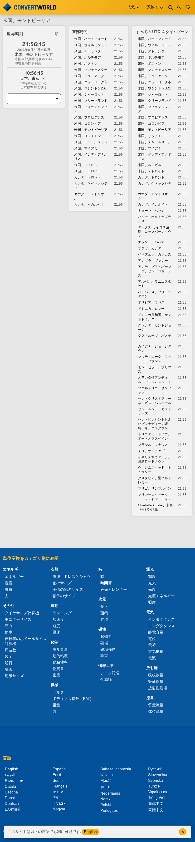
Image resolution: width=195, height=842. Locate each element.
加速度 (58, 619)
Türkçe (154, 786)
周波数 (10, 650)
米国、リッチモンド (89, 136)
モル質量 (60, 649)
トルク (58, 692)
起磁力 (106, 637)
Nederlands (110, 793)
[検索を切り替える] (170, 7)
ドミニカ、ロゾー (151, 308)
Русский (155, 769)
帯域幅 (106, 679)
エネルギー (14, 577)
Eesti (57, 775)
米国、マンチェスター (90, 70)
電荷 (152, 645)
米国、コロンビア (87, 123)
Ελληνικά (12, 809)
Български (14, 781)
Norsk (105, 799)
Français (60, 786)
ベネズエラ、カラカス (154, 254)
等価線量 (155, 682)
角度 (8, 632)
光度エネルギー (161, 596)
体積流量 (155, 711)
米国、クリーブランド (90, 101)
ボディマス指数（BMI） (73, 699)
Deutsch (12, 804)
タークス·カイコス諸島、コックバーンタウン (154, 231)
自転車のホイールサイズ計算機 (26, 641)
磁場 (104, 643)
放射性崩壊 (157, 688)
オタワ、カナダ (149, 248)
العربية (10, 775)
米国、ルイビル (86, 165)
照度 (152, 602)
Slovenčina (157, 775)
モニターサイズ (18, 619)
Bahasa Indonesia (115, 769)
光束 (152, 583)
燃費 (8, 589)
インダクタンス (161, 619)
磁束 (104, 656)
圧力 (8, 626)
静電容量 (155, 632)
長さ (104, 607)
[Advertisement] (97, 534)
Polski (105, 805)
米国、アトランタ (87, 51)
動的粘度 (60, 656)
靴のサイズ (62, 583)
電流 (152, 658)
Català (10, 786)
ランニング (62, 613)
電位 (152, 639)
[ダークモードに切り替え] (179, 7)
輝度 (152, 577)
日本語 (106, 781)
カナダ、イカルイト (89, 204)
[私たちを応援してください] (188, 7)
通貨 (8, 663)
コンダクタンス (161, 626)
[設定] (56, 34)
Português (109, 810)
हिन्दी (56, 798)
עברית (58, 792)
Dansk (10, 798)
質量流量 (155, 705)
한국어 (106, 787)
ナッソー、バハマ (151, 242)
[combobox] (30, 99)
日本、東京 (29, 78)
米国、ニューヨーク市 (90, 82)
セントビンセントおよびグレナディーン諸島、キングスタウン (154, 424)
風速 (56, 632)
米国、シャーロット (89, 94)
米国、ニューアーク (89, 76)
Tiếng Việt (156, 798)
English (90, 832)
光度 (152, 589)
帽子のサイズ (64, 596)
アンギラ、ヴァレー (153, 260)
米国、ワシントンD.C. (90, 88)
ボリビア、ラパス (151, 302)
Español (60, 769)
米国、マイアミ (86, 148)
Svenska (155, 780)
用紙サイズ (14, 676)
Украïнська (157, 792)
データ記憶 (109, 673)
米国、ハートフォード (90, 39)
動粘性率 (60, 662)
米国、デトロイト (87, 171)
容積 (104, 619)
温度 (8, 583)
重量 (56, 705)
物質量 (58, 669)
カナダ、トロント (87, 177)
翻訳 (8, 669)
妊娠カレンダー (113, 589)
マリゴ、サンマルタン (154, 488)
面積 (104, 613)
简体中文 (155, 804)
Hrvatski (59, 803)
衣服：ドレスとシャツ (72, 577)
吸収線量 (155, 675)
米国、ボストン (86, 63)
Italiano (106, 775)
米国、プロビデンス (89, 117)
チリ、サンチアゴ (151, 451)
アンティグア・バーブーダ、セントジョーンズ (154, 271)
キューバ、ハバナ (151, 210)
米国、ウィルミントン (90, 45)
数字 (8, 657)
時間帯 (106, 583)
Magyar (59, 809)
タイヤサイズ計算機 (22, 613)
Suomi (58, 780)
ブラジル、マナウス (153, 445)
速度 (56, 626)
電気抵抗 (155, 652)
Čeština (11, 792)
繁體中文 (155, 810)
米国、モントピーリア (90, 130)
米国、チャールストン (90, 142)
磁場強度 (108, 649)
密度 (56, 675)
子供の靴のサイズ (68, 589)
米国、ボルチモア (87, 57)
